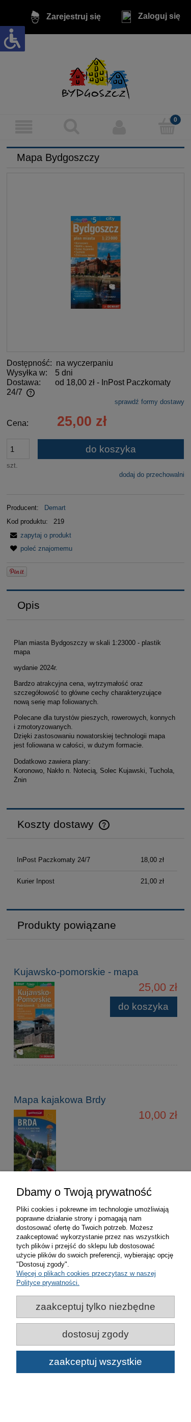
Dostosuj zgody (95, 1334)
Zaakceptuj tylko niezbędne (95, 1306)
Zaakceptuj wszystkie (95, 1361)
